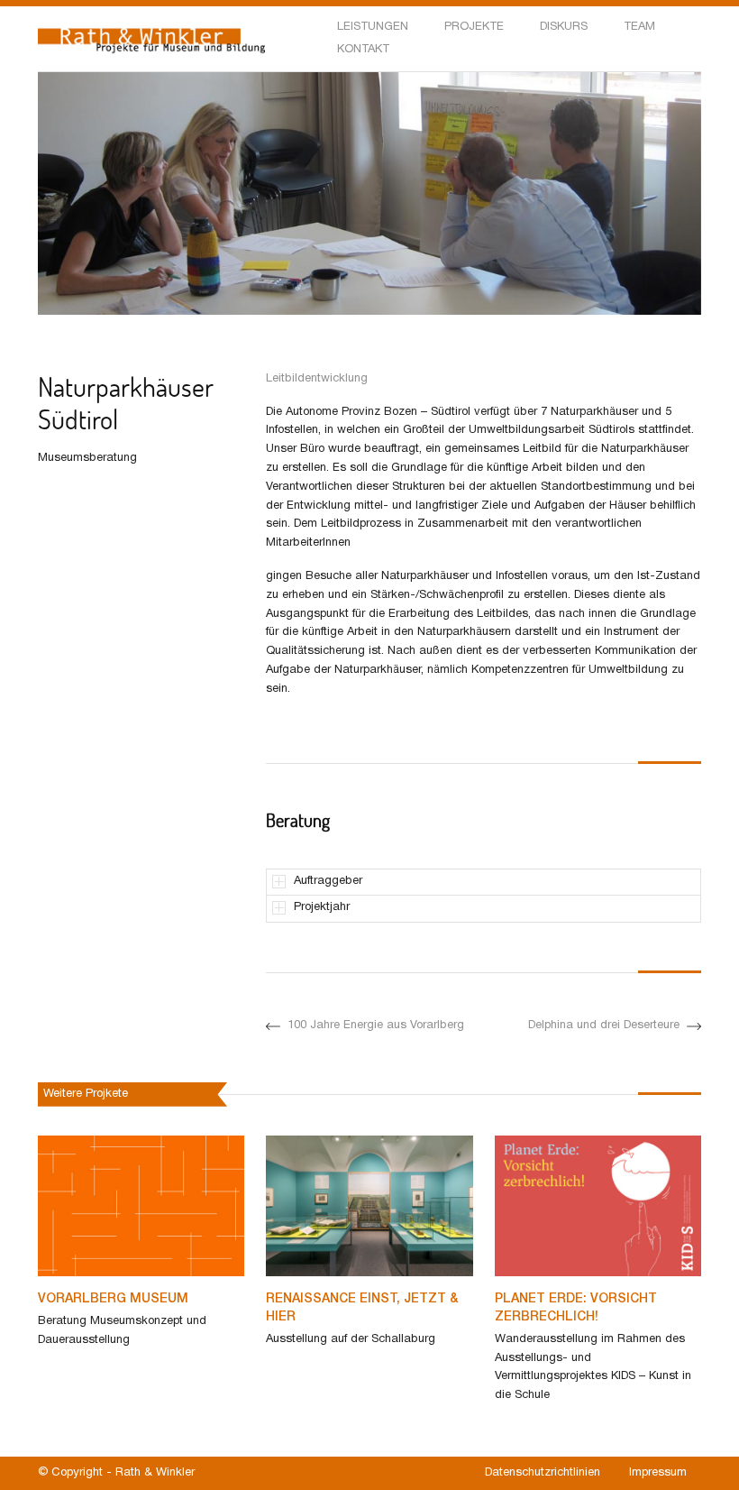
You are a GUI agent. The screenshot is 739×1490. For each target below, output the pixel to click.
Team (639, 27)
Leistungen (372, 27)
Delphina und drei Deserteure (604, 1025)
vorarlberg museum (113, 1299)
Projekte (474, 27)
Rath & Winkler (155, 1472)
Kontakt (363, 49)
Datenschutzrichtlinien (542, 1472)
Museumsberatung (87, 458)
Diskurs (564, 27)
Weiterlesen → (76, 1372)
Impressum (658, 1472)
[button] (46, 328)
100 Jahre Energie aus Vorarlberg (375, 1025)
